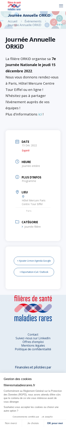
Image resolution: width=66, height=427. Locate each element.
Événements (33, 21)
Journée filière (32, 226)
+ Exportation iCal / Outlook (34, 272)
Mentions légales (33, 345)
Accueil (12, 21)
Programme (29, 181)
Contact (33, 334)
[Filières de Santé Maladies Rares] (14, 5)
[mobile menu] (61, 5)
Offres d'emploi (33, 342)
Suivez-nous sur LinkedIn (33, 338)
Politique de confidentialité (33, 349)
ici (40, 114)
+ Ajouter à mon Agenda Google (34, 260)
